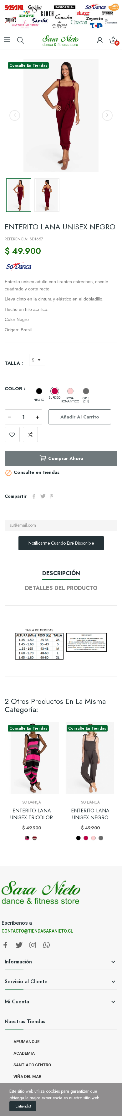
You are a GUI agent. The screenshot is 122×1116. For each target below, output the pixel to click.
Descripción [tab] (61, 573)
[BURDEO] (55, 391)
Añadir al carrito (79, 416)
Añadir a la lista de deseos (12, 434)
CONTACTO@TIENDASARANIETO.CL (37, 931)
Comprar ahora (65, 458)
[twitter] (19, 945)
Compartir (34, 496)
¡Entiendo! (23, 1106)
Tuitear (42, 496)
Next (107, 115)
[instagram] (33, 945)
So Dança (31, 802)
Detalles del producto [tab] (61, 588)
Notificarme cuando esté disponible (61, 543)
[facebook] (5, 945)
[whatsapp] (46, 945)
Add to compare (30, 434)
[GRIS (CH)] (86, 391)
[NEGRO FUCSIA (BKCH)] (27, 838)
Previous (14, 115)
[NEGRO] (39, 391)
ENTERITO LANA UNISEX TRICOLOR (31, 814)
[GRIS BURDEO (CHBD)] (34, 838)
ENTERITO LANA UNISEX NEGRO (90, 814)
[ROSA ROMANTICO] (70, 391)
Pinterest (51, 496)
